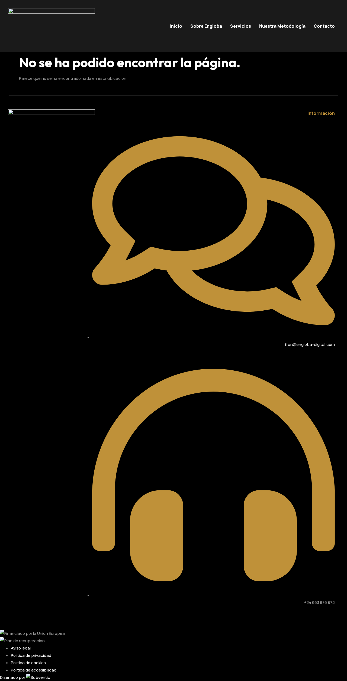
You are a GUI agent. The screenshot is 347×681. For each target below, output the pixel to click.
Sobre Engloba (206, 26)
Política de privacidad (31, 655)
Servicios (240, 26)
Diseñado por (13, 677)
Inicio (176, 26)
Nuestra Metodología (282, 26)
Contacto (324, 26)
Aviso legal (21, 648)
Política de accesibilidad (33, 670)
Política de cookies (28, 663)
